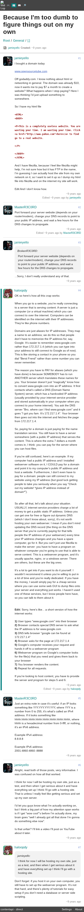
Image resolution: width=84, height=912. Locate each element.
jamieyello (14, 47)
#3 (79, 242)
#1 (79, 58)
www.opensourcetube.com (31, 71)
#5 (79, 698)
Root (6, 40)
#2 (79, 207)
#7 (79, 847)
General (18, 40)
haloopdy (20, 290)
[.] (29, 40)
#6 (79, 765)
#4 (79, 290)
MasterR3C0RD (25, 207)
